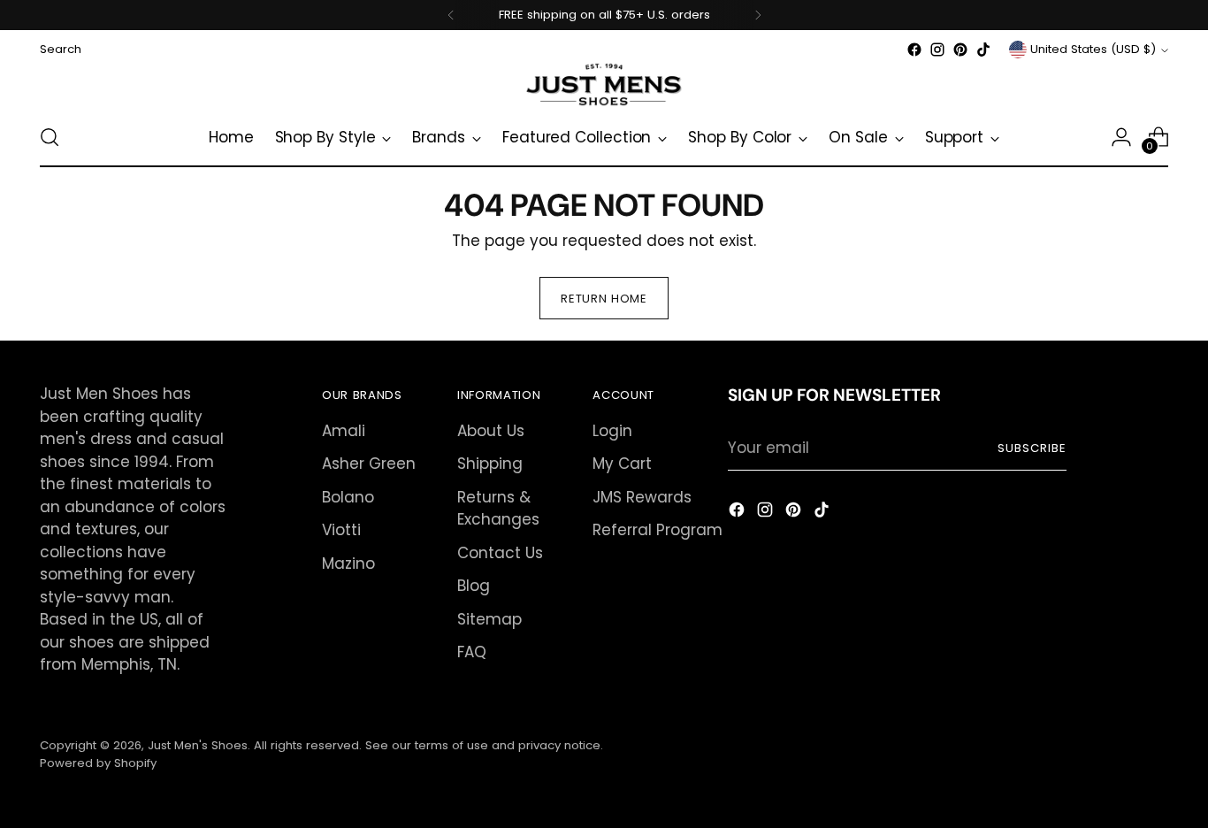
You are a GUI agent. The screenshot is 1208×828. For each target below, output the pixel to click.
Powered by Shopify (98, 763)
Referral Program (658, 529)
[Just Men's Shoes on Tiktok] (983, 50)
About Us (490, 430)
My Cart (622, 463)
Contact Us (500, 553)
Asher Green (369, 463)
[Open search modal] (49, 137)
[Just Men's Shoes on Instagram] (937, 50)
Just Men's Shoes (198, 745)
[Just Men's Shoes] (604, 84)
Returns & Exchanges (498, 509)
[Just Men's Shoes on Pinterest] (960, 50)
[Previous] (451, 15)
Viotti (341, 529)
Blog (473, 585)
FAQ (471, 652)
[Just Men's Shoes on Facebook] (914, 50)
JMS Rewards (642, 497)
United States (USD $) (1093, 49)
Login (612, 430)
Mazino (348, 563)
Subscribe (1032, 448)
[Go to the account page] (1121, 137)
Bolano (348, 497)
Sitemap (489, 619)
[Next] (757, 15)
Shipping (490, 463)
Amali (343, 430)
